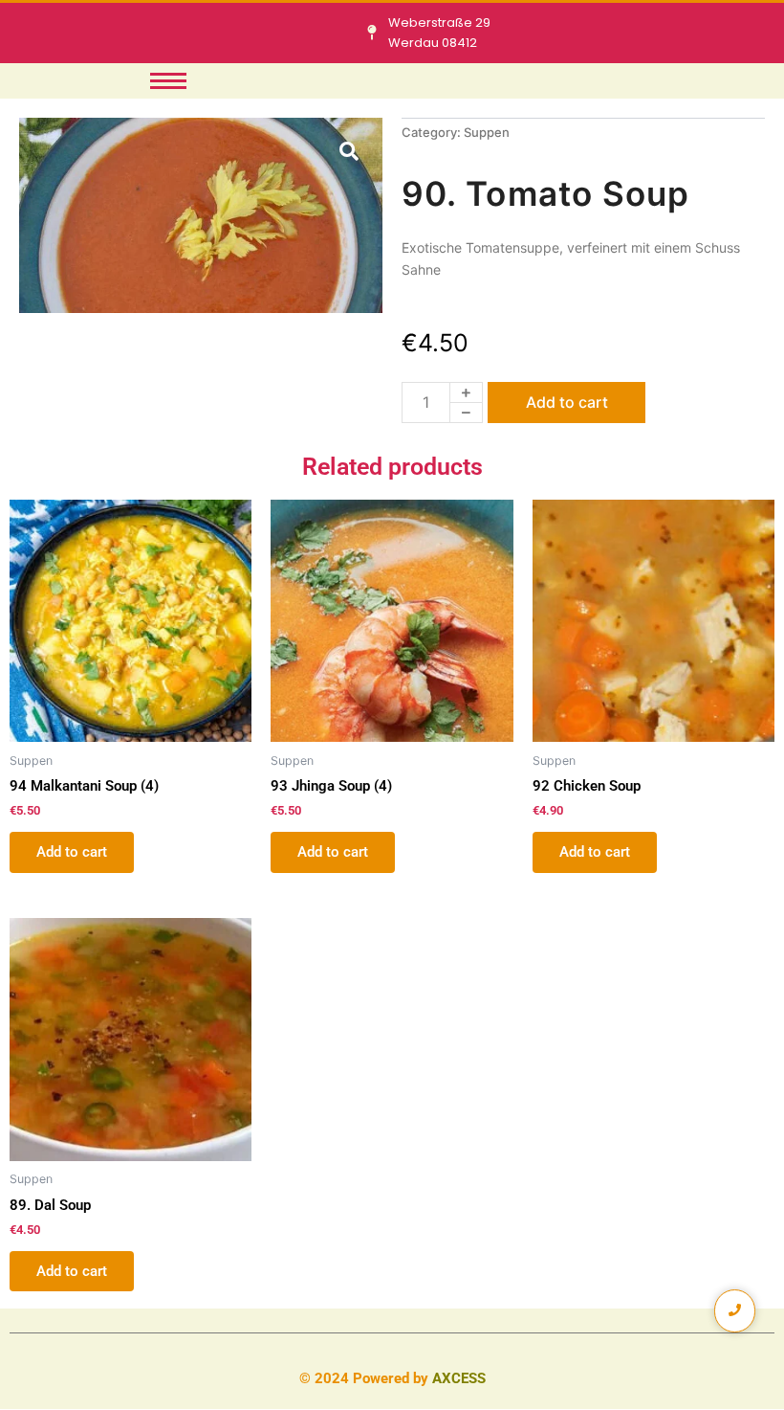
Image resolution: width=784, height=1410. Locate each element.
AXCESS (459, 1378)
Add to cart (567, 402)
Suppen (487, 132)
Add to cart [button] (71, 852)
